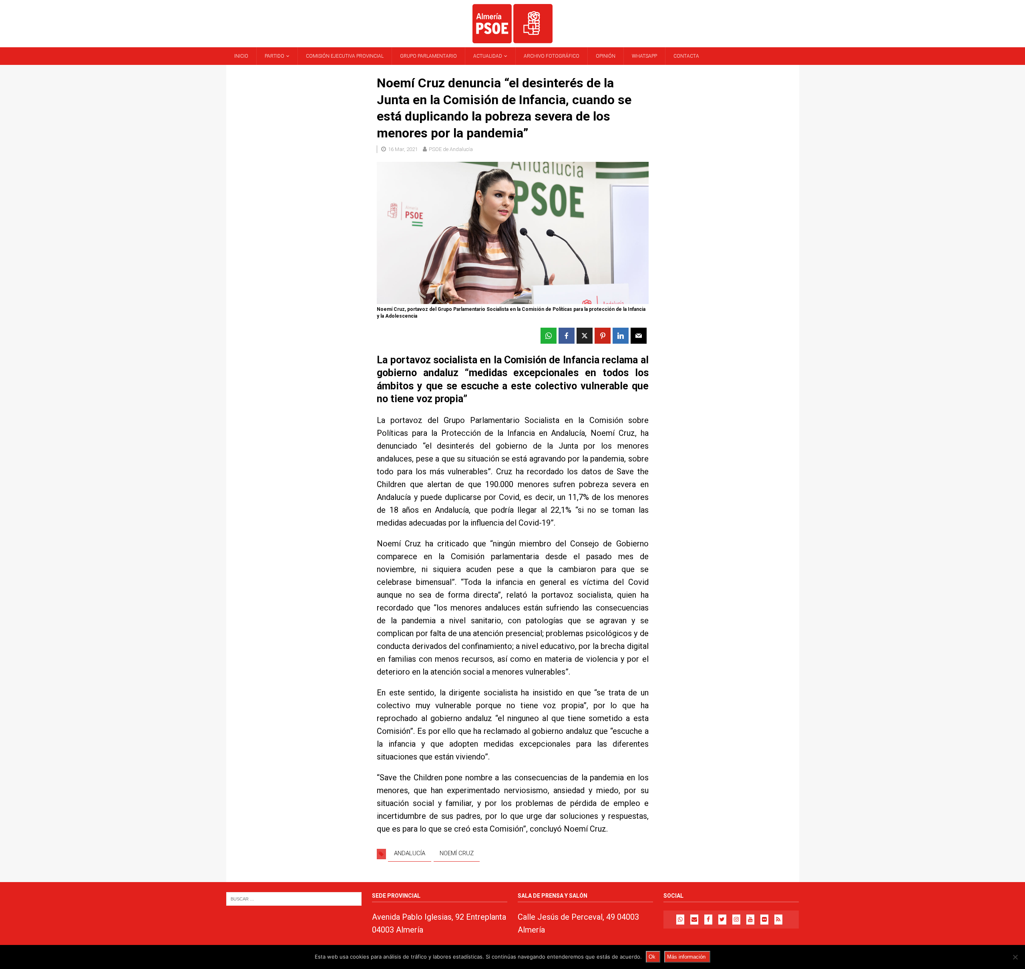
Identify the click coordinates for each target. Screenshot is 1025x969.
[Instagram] (736, 920)
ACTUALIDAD (487, 56)
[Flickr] (764, 920)
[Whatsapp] (680, 920)
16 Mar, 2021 (403, 149)
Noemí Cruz (457, 853)
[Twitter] (722, 920)
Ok (652, 957)
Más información (686, 957)
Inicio (241, 56)
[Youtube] (750, 920)
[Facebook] (708, 920)
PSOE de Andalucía (451, 149)
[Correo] (694, 920)
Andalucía (409, 853)
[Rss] (778, 920)
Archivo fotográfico (551, 56)
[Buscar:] (294, 898)
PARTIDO (274, 56)
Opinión (605, 56)
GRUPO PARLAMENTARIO (428, 56)
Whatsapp (644, 56)
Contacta (686, 56)
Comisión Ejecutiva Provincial (345, 56)
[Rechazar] (1015, 957)
